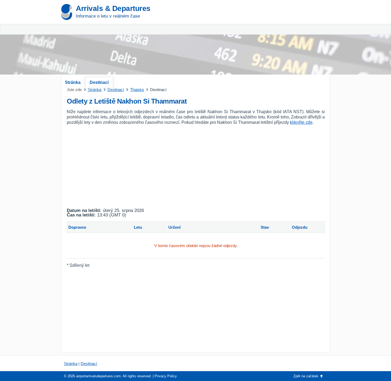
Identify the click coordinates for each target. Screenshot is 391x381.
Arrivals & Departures (113, 8)
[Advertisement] (267, 40)
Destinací (99, 82)
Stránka (73, 82)
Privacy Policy (166, 376)
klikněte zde (301, 122)
